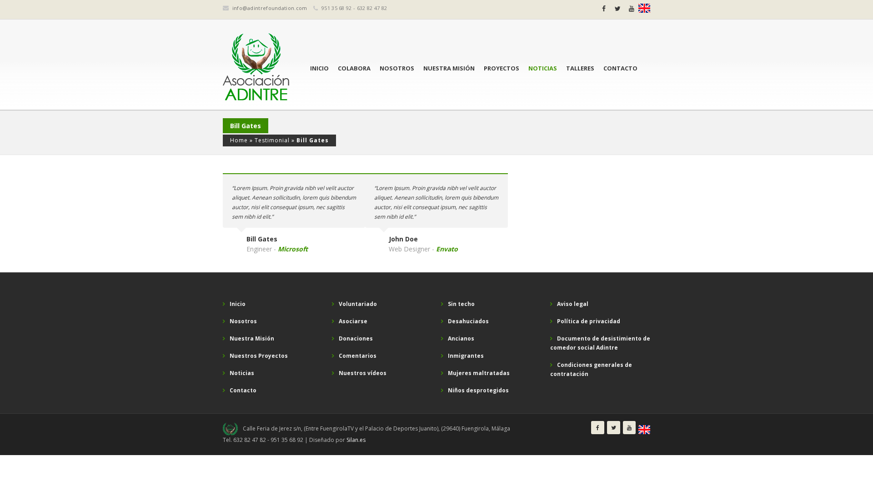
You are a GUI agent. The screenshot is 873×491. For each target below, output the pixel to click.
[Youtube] (631, 8)
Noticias (542, 68)
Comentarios (357, 356)
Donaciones (356, 338)
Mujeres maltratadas (479, 373)
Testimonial (272, 140)
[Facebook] (604, 8)
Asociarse (353, 321)
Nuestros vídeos (362, 373)
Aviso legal (572, 304)
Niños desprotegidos (478, 390)
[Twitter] (618, 8)
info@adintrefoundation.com (269, 8)
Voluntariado (358, 304)
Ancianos (461, 338)
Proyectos (501, 68)
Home (239, 140)
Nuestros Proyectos (259, 356)
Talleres (580, 68)
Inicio (319, 68)
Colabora (354, 68)
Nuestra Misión (449, 68)
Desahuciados (468, 321)
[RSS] (644, 8)
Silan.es (356, 440)
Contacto (620, 68)
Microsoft (293, 249)
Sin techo (461, 304)
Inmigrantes (466, 356)
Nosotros (397, 68)
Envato (447, 249)
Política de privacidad (588, 321)
